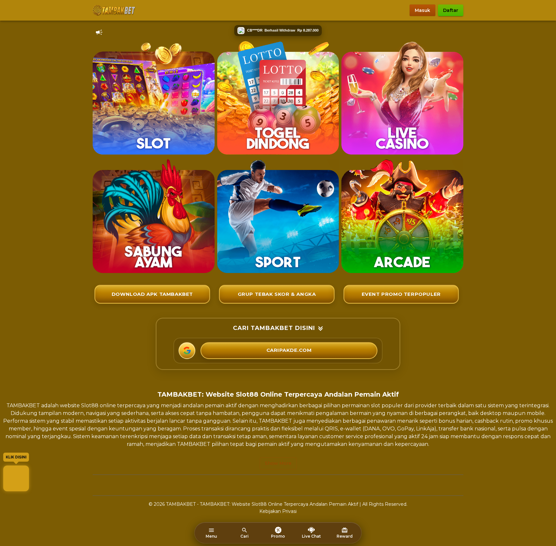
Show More (278, 463)
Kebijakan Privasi (278, 511)
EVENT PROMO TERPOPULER (401, 294)
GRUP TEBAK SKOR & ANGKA (277, 294)
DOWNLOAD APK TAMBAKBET (152, 294)
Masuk (422, 10)
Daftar (450, 10)
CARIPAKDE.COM (289, 350)
